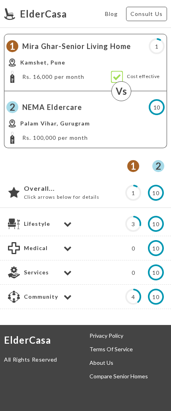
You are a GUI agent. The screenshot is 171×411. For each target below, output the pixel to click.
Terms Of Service (111, 349)
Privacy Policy (106, 336)
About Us (101, 363)
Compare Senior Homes (118, 376)
